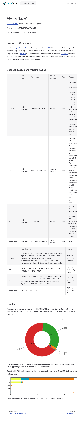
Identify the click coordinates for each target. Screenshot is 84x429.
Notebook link (12, 24)
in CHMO (64, 54)
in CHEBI (23, 54)
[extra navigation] (79, 3)
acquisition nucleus (21, 48)
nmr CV (48, 48)
